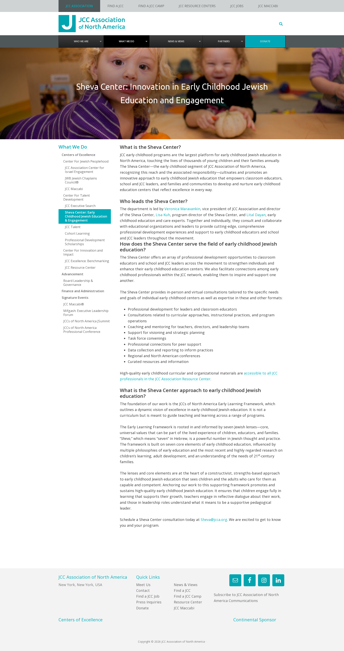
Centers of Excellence (78, 155)
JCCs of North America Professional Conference (81, 330)
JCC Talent (72, 227)
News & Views (185, 584)
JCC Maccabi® (73, 304)
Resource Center (188, 602)
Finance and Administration (83, 291)
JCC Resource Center (80, 267)
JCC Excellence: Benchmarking (87, 261)
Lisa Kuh (163, 214)
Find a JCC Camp (187, 596)
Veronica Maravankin (182, 208)
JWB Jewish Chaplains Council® (81, 180)
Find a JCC (182, 590)
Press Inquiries (148, 602)
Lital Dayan (256, 214)
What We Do (73, 146)
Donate (142, 608)
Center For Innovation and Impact (83, 252)
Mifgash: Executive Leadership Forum (85, 313)
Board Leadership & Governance (78, 282)
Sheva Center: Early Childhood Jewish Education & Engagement (86, 216)
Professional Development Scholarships (85, 242)
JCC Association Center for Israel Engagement (84, 170)
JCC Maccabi (74, 189)
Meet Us (143, 584)
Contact (143, 590)
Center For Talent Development (76, 197)
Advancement (72, 274)
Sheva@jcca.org (214, 519)
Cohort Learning (77, 233)
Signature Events (75, 297)
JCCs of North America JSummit (86, 321)
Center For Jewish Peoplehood (85, 161)
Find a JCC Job (147, 596)
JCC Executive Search (80, 206)
